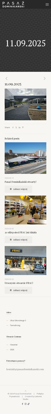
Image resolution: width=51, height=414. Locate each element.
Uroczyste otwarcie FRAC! (19, 282)
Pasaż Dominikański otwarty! (20, 181)
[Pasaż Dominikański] (13, 4)
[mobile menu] (47, 4)
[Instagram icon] (26, 403)
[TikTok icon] (28, 403)
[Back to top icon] (25, 391)
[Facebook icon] (23, 403)
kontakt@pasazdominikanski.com (25, 369)
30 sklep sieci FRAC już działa (21, 232)
